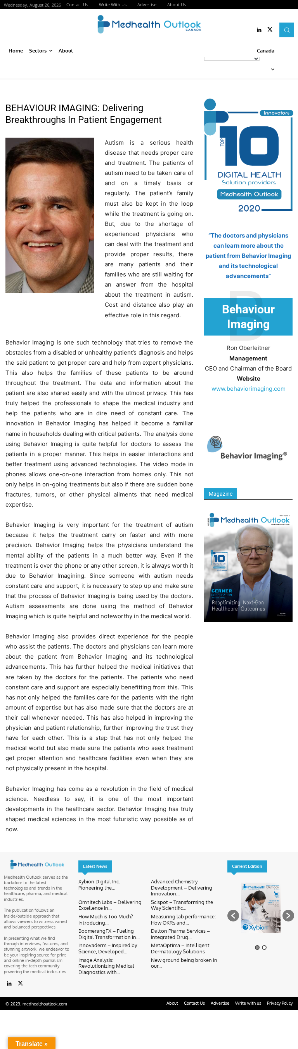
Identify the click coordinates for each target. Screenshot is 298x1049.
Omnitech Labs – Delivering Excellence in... (110, 905)
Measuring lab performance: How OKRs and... (183, 919)
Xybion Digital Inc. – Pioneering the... (101, 884)
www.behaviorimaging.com (248, 388)
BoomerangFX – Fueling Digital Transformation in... (109, 934)
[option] (261, 912)
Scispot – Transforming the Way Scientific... (182, 905)
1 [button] (257, 947)
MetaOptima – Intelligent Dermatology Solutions (180, 948)
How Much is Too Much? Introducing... (105, 919)
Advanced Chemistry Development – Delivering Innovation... (181, 887)
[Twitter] (270, 29)
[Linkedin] (259, 29)
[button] (286, 30)
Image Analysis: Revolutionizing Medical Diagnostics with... (106, 966)
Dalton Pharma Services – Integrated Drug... (180, 934)
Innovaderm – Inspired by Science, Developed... (107, 948)
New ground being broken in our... (184, 963)
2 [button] (264, 947)
